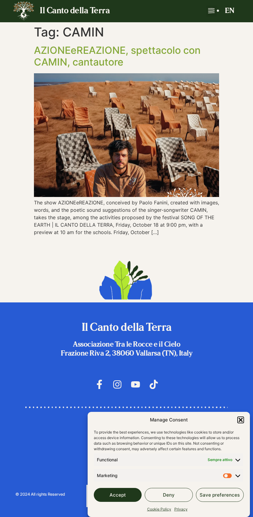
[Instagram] (117, 384)
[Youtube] (135, 384)
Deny (169, 495)
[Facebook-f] (99, 384)
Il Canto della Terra (75, 11)
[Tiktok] (153, 384)
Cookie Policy (159, 509)
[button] (241, 420)
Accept (118, 495)
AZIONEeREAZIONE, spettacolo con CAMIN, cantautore (117, 56)
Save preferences (220, 495)
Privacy (181, 509)
